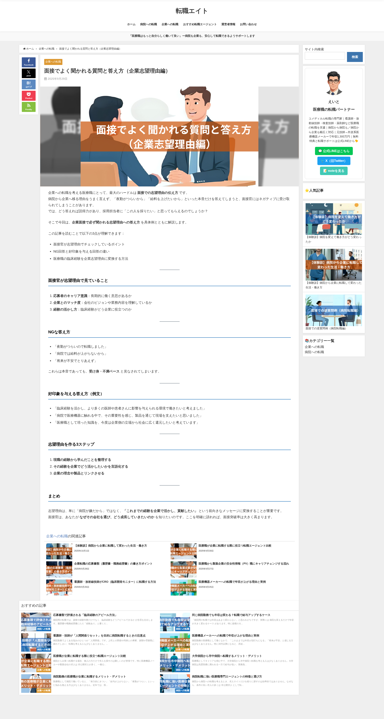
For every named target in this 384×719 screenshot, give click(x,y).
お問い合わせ (248, 24)
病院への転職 (148, 24)
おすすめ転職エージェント (200, 24)
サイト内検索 (314, 49)
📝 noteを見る (333, 170)
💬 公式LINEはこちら (334, 150)
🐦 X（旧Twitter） (334, 160)
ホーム (131, 24)
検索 (355, 56)
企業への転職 (170, 24)
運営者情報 (228, 24)
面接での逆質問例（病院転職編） (327, 328)
